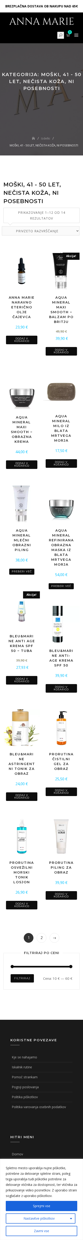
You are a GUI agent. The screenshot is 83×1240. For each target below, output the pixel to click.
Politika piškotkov (25, 1097)
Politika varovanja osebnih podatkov (39, 1107)
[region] (41, 1199)
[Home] (34, 138)
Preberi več (22, 571)
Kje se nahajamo (24, 1057)
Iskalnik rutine (22, 1067)
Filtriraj (22, 978)
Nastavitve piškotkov (39, 1218)
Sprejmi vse (41, 1206)
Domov (17, 1154)
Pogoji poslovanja (25, 1087)
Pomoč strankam (25, 1077)
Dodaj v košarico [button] (21, 340)
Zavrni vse (41, 1231)
